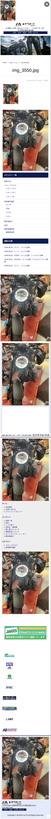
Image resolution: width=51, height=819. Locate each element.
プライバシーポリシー (14, 511)
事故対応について (12, 532)
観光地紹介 (8, 221)
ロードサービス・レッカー (16, 534)
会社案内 (9, 507)
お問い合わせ (11, 509)
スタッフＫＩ (11, 192)
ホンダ (8, 205)
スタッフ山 (10, 196)
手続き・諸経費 (11, 527)
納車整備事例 (9, 229)
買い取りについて (12, 529)
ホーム (4, 503)
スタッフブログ (10, 185)
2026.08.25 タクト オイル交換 (17, 247)
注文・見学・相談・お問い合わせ (25, 33)
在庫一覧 (9, 521)
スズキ (8, 212)
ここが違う (10, 525)
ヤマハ (8, 216)
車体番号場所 (9, 201)
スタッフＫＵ (11, 188)
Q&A (6, 225)
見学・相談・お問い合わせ (14, 810)
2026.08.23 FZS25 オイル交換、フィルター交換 (23, 255)
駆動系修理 (10, 232)
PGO (8, 208)
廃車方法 (7, 181)
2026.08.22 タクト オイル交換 (17, 266)
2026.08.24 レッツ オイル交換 (17, 251)
